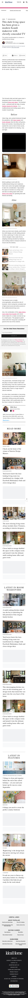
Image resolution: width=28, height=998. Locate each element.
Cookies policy (14, 974)
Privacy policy (14, 971)
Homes (3, 19)
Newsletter (23, 55)
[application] (14, 141)
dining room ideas (7, 193)
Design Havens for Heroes (9, 106)
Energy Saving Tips (21, 924)
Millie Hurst (10, 42)
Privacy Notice (20, 341)
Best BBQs (20, 932)
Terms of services (18, 339)
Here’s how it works (15, 47)
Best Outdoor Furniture (7, 934)
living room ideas (13, 102)
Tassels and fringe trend (15, 10)
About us (14, 958)
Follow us (15, 55)
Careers (14, 976)
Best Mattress (7, 932)
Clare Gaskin (17, 120)
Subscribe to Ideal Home (7, 941)
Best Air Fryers (20, 934)
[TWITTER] (11, 411)
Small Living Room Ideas (7, 922)
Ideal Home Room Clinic (7, 943)
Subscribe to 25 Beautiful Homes (20, 944)
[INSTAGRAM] (13, 411)
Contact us (14, 962)
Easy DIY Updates (21, 922)
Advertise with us (14, 965)
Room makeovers (11, 19)
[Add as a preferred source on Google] (14, 986)
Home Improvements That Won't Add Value (7, 925)
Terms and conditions (14, 969)
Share (6, 55)
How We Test (14, 967)
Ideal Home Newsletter (20, 941)
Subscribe (19, 2)
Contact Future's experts (14, 960)
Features (22, 43)
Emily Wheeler (6, 122)
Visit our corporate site (19, 992)
